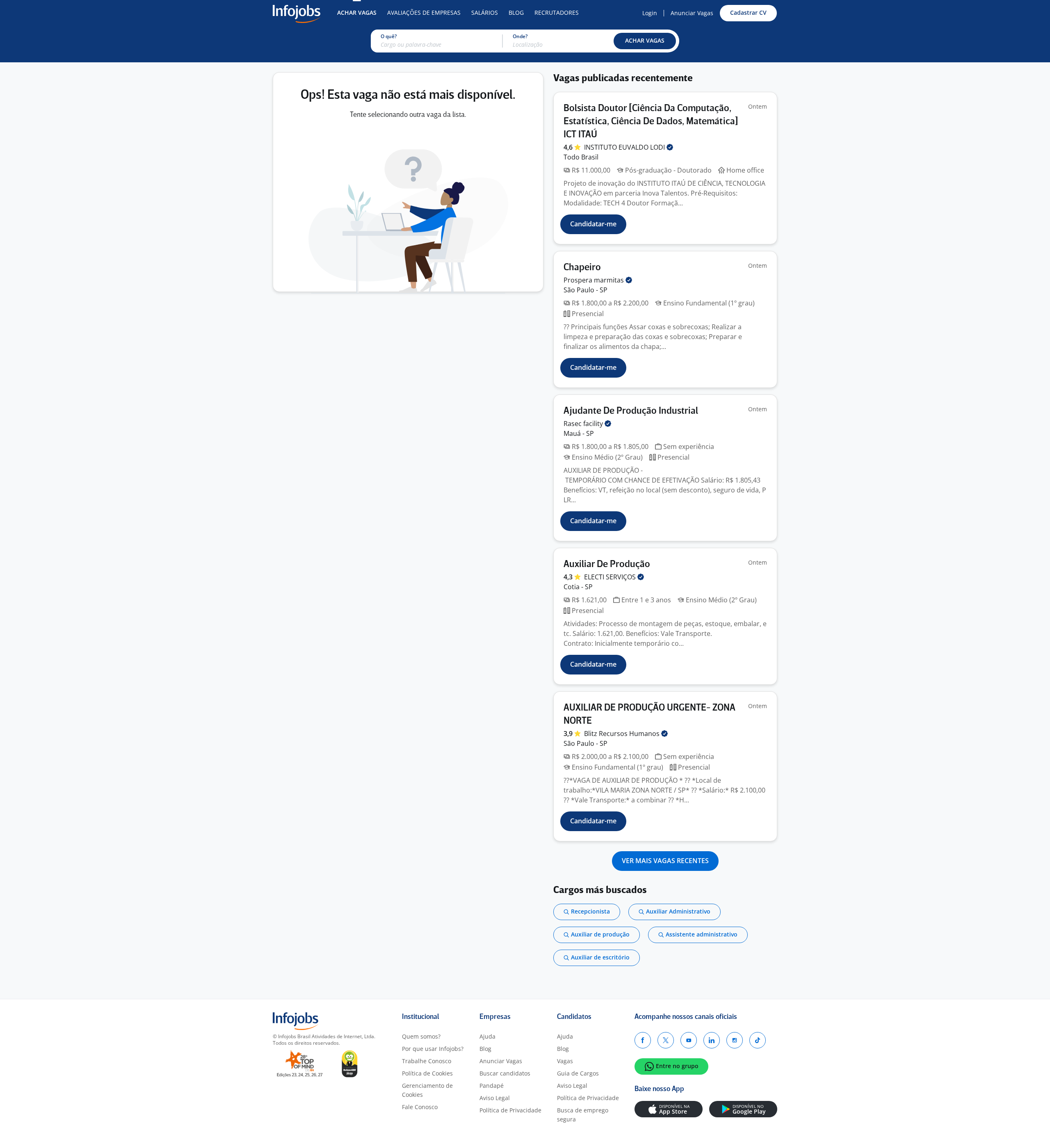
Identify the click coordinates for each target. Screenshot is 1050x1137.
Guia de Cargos (578, 1073)
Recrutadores (556, 12)
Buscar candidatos (504, 1073)
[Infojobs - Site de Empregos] (296, 13)
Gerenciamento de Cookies (427, 1090)
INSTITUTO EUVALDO (625, 147)
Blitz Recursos (622, 733)
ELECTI (610, 576)
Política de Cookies (427, 1073)
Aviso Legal (494, 1098)
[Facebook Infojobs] (643, 1040)
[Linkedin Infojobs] (711, 1040)
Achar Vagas (357, 12)
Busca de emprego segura (582, 1114)
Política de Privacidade (510, 1110)
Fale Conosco (420, 1107)
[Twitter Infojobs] (665, 1040)
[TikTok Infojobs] (757, 1040)
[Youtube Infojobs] (688, 1040)
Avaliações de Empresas (424, 12)
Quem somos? (421, 1036)
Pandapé (491, 1085)
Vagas (565, 1061)
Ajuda (487, 1036)
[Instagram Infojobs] (734, 1040)
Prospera (594, 280)
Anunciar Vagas (692, 13)
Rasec (584, 423)
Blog (516, 12)
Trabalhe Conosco (426, 1061)
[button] (645, 41)
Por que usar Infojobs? (432, 1049)
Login (649, 13)
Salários (484, 12)
